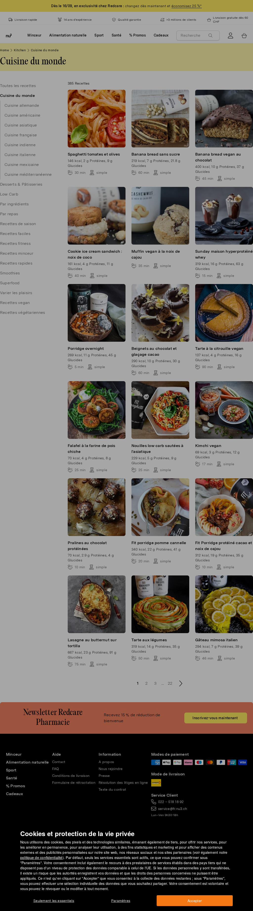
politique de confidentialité (41, 857)
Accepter (195, 900)
